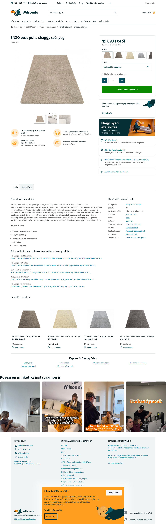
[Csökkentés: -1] (104, 80)
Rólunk (60, 3)
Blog (81, 3)
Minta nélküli (131, 234)
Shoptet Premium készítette (140, 519)
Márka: (15, 43)
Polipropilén (131, 214)
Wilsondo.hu (23, 453)
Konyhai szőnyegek (28, 366)
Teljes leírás (107, 113)
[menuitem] (15, 21)
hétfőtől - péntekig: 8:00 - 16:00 (27, 462)
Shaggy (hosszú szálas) (135, 231)
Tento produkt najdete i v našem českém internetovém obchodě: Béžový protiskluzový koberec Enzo (53, 265)
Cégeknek (65, 459)
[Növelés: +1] (122, 80)
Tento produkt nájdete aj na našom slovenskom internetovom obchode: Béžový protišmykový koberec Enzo (56, 258)
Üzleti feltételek (67, 475)
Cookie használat (115, 463)
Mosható (129, 237)
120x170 (129, 224)
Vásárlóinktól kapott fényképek (74, 478)
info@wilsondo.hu (25, 445)
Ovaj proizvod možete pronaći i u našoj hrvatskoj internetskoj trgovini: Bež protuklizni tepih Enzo (52, 279)
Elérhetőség (71, 3)
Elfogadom (113, 492)
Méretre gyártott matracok (72, 485)
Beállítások (50, 516)
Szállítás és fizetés (68, 465)
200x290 (137, 224)
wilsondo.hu (23, 457)
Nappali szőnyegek (134, 204)
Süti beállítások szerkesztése (25, 519)
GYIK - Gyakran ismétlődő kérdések (76, 462)
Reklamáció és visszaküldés (72, 472)
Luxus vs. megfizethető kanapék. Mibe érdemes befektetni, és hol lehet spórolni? (128, 456)
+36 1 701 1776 (24, 449)
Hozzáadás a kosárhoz (127, 89)
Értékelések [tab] (27, 187)
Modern (129, 221)
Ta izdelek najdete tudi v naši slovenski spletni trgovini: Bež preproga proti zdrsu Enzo (47, 286)
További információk (53, 510)
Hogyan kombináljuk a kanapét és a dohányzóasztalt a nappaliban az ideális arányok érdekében (128, 447)
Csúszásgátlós (140, 237)
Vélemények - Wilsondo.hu (72, 482)
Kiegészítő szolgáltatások (71, 468)
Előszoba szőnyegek (65, 366)
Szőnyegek (28, 363)
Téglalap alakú (132, 228)
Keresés (115, 12)
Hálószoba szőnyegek (137, 363)
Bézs (128, 218)
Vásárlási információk (95, 3)
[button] (49, 113)
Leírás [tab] (15, 187)
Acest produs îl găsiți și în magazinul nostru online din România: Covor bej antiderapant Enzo (51, 272)
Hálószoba (65, 363)
